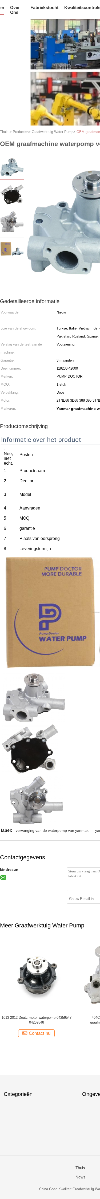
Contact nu (55, 1033)
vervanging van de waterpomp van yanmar (52, 830)
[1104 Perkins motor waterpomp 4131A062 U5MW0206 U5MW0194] (51, 974)
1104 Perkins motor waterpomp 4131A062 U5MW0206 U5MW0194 (51, 1020)
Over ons (15, 10)
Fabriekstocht (44, 7)
